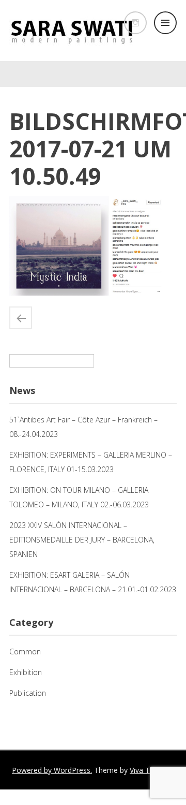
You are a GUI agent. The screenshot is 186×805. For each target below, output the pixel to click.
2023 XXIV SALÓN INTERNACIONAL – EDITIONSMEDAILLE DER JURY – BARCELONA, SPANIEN (81, 539)
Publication (27, 693)
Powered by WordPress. (52, 770)
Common (25, 651)
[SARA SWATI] (71, 48)
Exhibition (25, 672)
